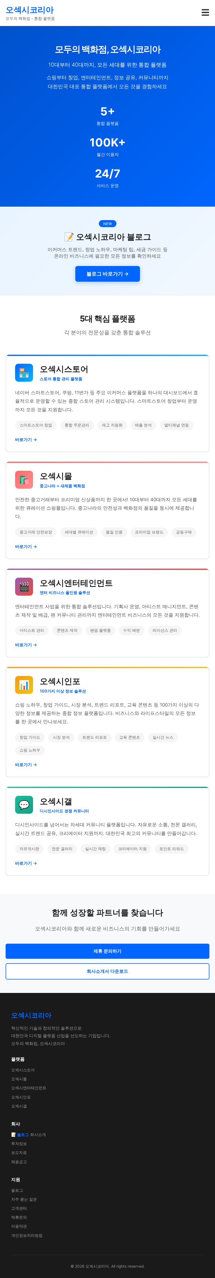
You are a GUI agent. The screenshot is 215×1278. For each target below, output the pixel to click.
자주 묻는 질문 (24, 1199)
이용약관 (19, 1226)
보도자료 (19, 1152)
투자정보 (19, 1143)
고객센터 (19, 1208)
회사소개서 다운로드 (107, 971)
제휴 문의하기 (107, 951)
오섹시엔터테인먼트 (28, 1087)
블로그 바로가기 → (108, 274)
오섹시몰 (19, 1078)
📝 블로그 (20, 1134)
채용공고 (19, 1161)
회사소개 (38, 1134)
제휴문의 (19, 1217)
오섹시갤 (19, 1106)
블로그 (17, 1190)
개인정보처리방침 (27, 1235)
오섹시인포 (21, 1097)
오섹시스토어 (23, 1069)
